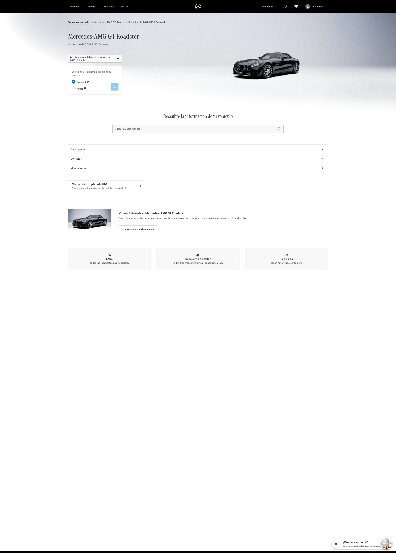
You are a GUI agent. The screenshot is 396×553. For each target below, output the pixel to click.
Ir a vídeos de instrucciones (138, 229)
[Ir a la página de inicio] (198, 6)
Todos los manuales (79, 22)
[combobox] (95, 59)
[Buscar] (284, 6)
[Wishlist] (296, 6)
